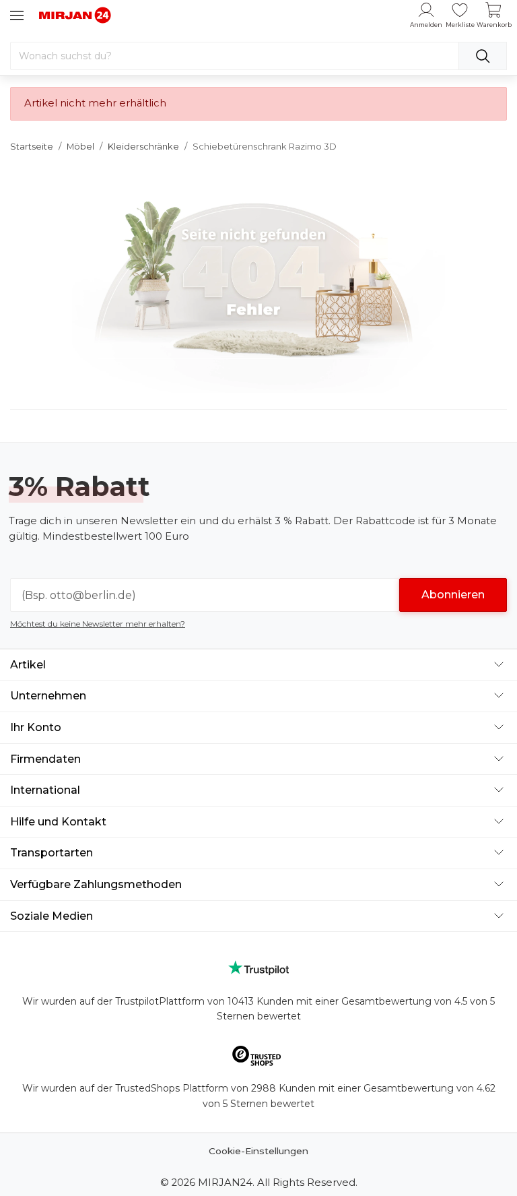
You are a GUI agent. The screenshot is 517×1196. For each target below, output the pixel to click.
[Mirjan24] (75, 15)
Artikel (28, 664)
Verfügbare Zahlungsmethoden (96, 884)
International (45, 790)
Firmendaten (45, 759)
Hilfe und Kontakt (58, 821)
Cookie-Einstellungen (258, 1150)
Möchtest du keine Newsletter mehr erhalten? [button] (97, 624)
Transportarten (51, 852)
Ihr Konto (35, 727)
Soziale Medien (51, 916)
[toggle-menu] (17, 15)
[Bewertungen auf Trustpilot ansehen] (258, 968)
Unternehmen (48, 695)
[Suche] (482, 56)
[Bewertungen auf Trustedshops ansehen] (259, 1058)
